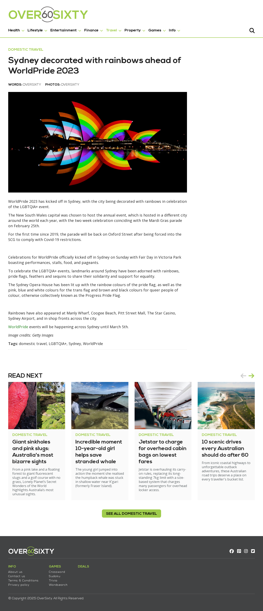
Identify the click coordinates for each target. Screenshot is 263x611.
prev (243, 376)
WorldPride (18, 326)
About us (15, 572)
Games (154, 30)
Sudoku (54, 576)
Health (14, 30)
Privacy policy (18, 585)
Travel (111, 30)
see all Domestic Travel (131, 514)
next (251, 376)
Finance (91, 30)
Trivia (53, 580)
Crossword (57, 572)
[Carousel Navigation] (247, 376)
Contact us (16, 576)
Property (133, 30)
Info (172, 30)
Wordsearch (58, 585)
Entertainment (63, 30)
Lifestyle (35, 30)
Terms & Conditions (23, 580)
